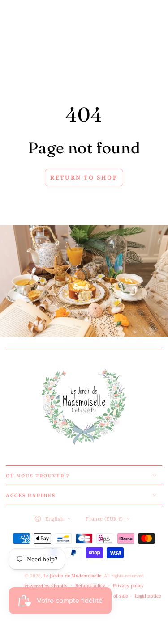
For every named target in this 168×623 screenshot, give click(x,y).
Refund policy (90, 585)
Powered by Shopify (46, 586)
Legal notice (148, 596)
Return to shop (83, 177)
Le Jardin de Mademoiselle (72, 575)
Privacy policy (128, 585)
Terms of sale (113, 596)
